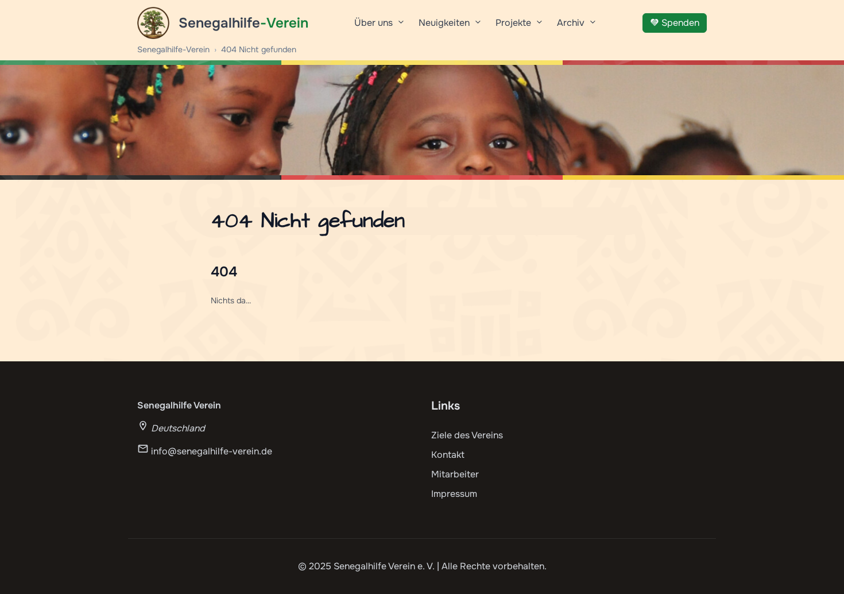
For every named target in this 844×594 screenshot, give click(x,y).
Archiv (570, 23)
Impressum (454, 494)
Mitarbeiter (455, 474)
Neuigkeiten (444, 23)
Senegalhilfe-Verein (173, 49)
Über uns (373, 23)
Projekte (513, 23)
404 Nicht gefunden (258, 49)
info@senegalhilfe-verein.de (211, 451)
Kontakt (447, 455)
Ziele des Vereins (467, 435)
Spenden (680, 23)
